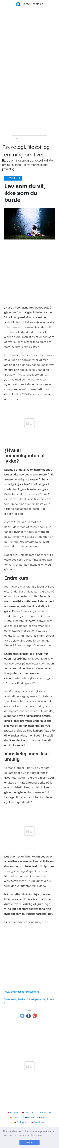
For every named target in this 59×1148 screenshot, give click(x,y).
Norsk (31, 1117)
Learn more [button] (37, 1135)
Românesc (39, 1122)
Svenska (17, 1117)
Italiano (44, 1117)
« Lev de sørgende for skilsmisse (21, 991)
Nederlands (46, 1112)
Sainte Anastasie (32, 4)
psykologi (13, 178)
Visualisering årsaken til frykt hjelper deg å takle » (29, 1001)
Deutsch (29, 1112)
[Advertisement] (29, 42)
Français (14, 1112)
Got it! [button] (29, 1142)
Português (22, 1122)
